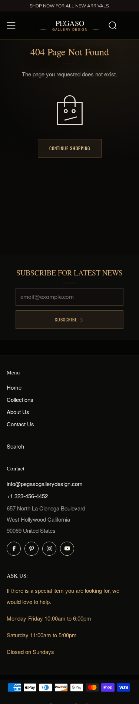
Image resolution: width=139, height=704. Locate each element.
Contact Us (20, 424)
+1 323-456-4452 (27, 496)
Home (14, 387)
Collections (20, 399)
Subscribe (66, 319)
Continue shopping (69, 148)
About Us (18, 412)
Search (15, 446)
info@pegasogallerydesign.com (45, 483)
